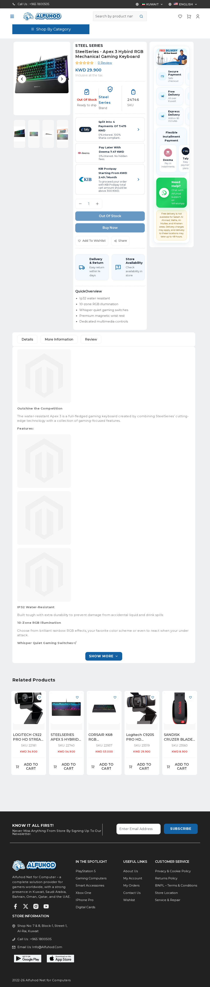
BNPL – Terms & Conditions (176, 885)
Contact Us (131, 893)
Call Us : (33, 4)
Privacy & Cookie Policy (173, 871)
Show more (101, 656)
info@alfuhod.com (47, 947)
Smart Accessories (90, 885)
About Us (130, 871)
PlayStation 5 (86, 871)
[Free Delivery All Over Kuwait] (171, 57)
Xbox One (83, 893)
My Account (132, 878)
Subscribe (180, 829)
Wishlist (129, 900)
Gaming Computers (91, 878)
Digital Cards (85, 907)
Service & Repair (167, 900)
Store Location (166, 893)
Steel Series (89, 45)
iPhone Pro (85, 900)
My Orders (131, 885)
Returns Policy (166, 878)
